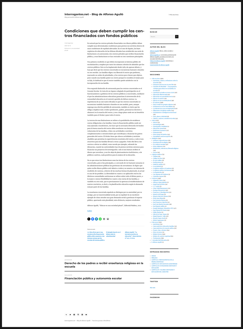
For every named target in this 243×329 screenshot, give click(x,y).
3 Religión (154, 138)
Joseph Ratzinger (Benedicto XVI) (163, 208)
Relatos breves (157, 234)
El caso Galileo (157, 160)
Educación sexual (158, 128)
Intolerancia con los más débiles (163, 106)
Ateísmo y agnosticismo (160, 140)
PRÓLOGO (154, 258)
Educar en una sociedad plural (162, 100)
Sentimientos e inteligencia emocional (164, 112)
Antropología (157, 124)
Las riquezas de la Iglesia (160, 174)
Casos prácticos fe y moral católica (163, 228)
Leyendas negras (158, 176)
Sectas (155, 152)
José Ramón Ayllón (158, 206)
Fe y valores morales (159, 144)
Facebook (155, 297)
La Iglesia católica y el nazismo (162, 168)
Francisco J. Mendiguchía (160, 192)
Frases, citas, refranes (159, 230)
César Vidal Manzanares (160, 188)
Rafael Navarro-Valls (159, 216)
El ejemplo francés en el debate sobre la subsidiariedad (113, 234)
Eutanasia (156, 132)
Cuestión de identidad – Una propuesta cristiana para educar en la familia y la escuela (165, 88)
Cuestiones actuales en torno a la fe (163, 92)
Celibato (155, 156)
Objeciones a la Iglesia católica (162, 110)
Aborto (155, 122)
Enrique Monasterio (159, 190)
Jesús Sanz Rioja (158, 198)
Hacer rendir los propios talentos (163, 104)
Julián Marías (157, 212)
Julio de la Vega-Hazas (160, 214)
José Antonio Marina (159, 200)
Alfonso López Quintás (160, 182)
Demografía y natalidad (160, 126)
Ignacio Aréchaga (158, 194)
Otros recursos (157, 232)
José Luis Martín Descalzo (161, 204)
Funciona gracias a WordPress (101, 320)
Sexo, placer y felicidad (160, 116)
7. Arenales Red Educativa (159, 240)
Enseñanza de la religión (160, 142)
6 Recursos (154, 222)
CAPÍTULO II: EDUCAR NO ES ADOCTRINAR (164, 264)
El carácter (156, 102)
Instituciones (157, 162)
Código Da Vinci (158, 158)
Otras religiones (158, 146)
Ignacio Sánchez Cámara (160, 196)
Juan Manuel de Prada (159, 210)
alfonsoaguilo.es (155, 55)
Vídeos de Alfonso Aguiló (157, 61)
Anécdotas (156, 224)
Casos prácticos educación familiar (163, 226)
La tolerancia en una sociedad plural (164, 108)
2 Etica (153, 120)
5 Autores (154, 178)
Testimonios (157, 238)
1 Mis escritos (173, 15)
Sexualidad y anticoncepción (161, 136)
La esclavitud (157, 166)
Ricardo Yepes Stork (159, 218)
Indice (89, 211)
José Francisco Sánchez (160, 202)
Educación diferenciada (160, 94)
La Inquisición (157, 172)
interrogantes (69, 43)
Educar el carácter (158, 98)
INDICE (153, 256)
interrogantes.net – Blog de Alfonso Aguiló (94, 14)
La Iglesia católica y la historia (162, 170)
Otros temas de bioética (160, 134)
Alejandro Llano (158, 180)
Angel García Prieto (159, 184)
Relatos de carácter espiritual (161, 236)
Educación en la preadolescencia (163, 96)
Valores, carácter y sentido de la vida (164, 118)
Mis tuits (152, 288)
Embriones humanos (159, 130)
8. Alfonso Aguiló (156, 242)
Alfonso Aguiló (154, 51)
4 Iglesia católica (156, 154)
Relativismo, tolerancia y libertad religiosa (165, 148)
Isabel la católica (158, 164)
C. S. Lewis (156, 186)
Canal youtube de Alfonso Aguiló (159, 65)
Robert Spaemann (158, 220)
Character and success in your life (163, 84)
